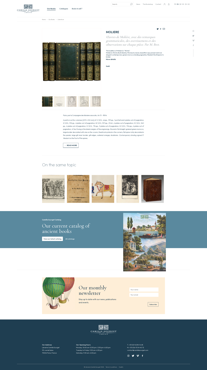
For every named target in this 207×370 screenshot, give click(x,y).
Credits (121, 367)
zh (186, 4)
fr (175, 4)
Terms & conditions (111, 367)
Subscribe (153, 304)
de (180, 4)
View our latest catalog (52, 239)
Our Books (51, 9)
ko (189, 4)
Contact (158, 4)
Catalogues (63, 9)
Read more (72, 145)
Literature (61, 19)
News (138, 4)
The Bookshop (148, 4)
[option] (53, 189)
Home (44, 19)
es (183, 4)
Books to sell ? (77, 9)
